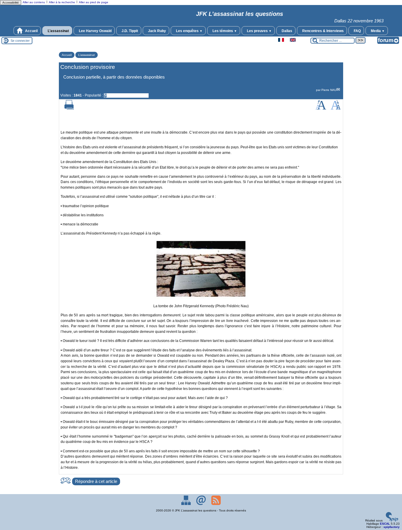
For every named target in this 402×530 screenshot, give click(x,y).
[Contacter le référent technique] (201, 504)
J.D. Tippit (129, 31)
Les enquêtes (188, 31)
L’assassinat (58, 31)
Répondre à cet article (96, 481)
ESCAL (385, 523)
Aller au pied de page (93, 2)
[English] (293, 40)
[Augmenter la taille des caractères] (320, 108)
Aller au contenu (34, 2)
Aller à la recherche (62, 2)
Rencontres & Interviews (322, 31)
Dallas (286, 31)
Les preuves (259, 31)
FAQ (357, 31)
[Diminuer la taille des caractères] (335, 108)
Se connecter (20, 40)
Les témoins (224, 31)
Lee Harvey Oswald (95, 31)
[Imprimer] (69, 108)
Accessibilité (10, 2)
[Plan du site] (186, 504)
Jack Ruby (156, 31)
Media (377, 31)
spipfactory (391, 527)
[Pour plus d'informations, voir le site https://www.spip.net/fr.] (392, 520)
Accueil (31, 31)
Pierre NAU (328, 90)
